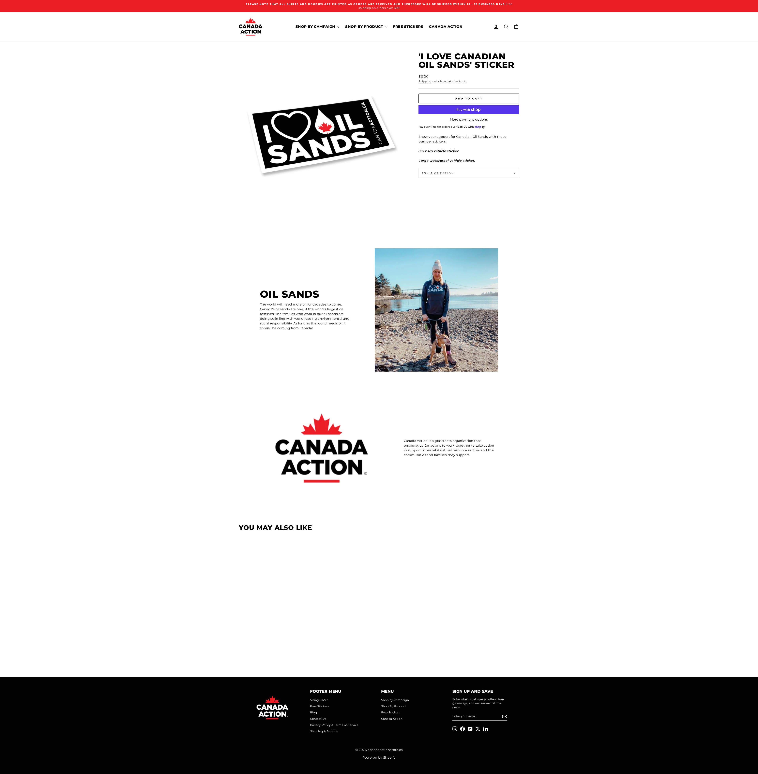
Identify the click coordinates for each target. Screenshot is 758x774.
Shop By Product (364, 26)
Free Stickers (408, 26)
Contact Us (318, 718)
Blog (313, 712)
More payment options (469, 119)
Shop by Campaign (316, 26)
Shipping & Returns (324, 731)
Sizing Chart (319, 700)
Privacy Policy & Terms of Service (334, 725)
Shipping (425, 81)
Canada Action (445, 26)
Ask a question (438, 173)
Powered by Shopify (378, 757)
